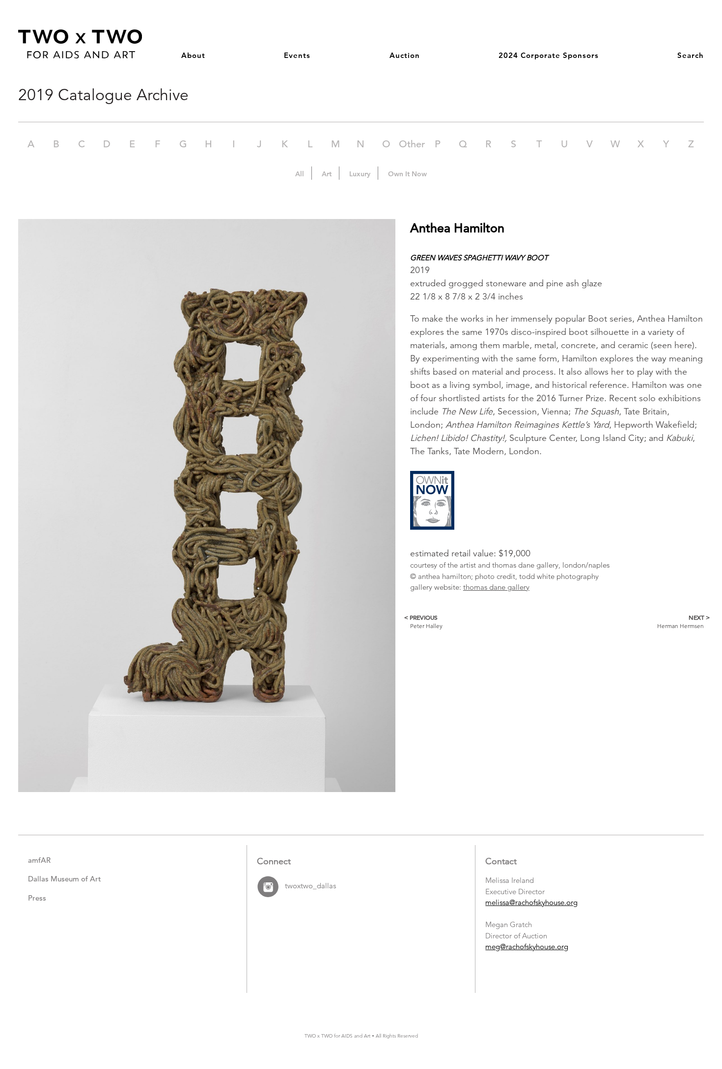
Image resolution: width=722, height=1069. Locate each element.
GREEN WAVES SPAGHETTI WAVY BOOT (479, 257)
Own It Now (407, 173)
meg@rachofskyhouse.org (526, 946)
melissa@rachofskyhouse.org (531, 902)
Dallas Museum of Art (64, 878)
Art (327, 173)
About (193, 55)
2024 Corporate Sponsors (549, 55)
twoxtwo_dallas (310, 885)
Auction (404, 55)
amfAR (39, 860)
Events (297, 55)
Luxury (359, 173)
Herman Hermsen (680, 621)
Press (37, 898)
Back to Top (683, 1017)
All (299, 173)
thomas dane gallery (496, 587)
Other (412, 144)
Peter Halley (426, 621)
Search (690, 55)
